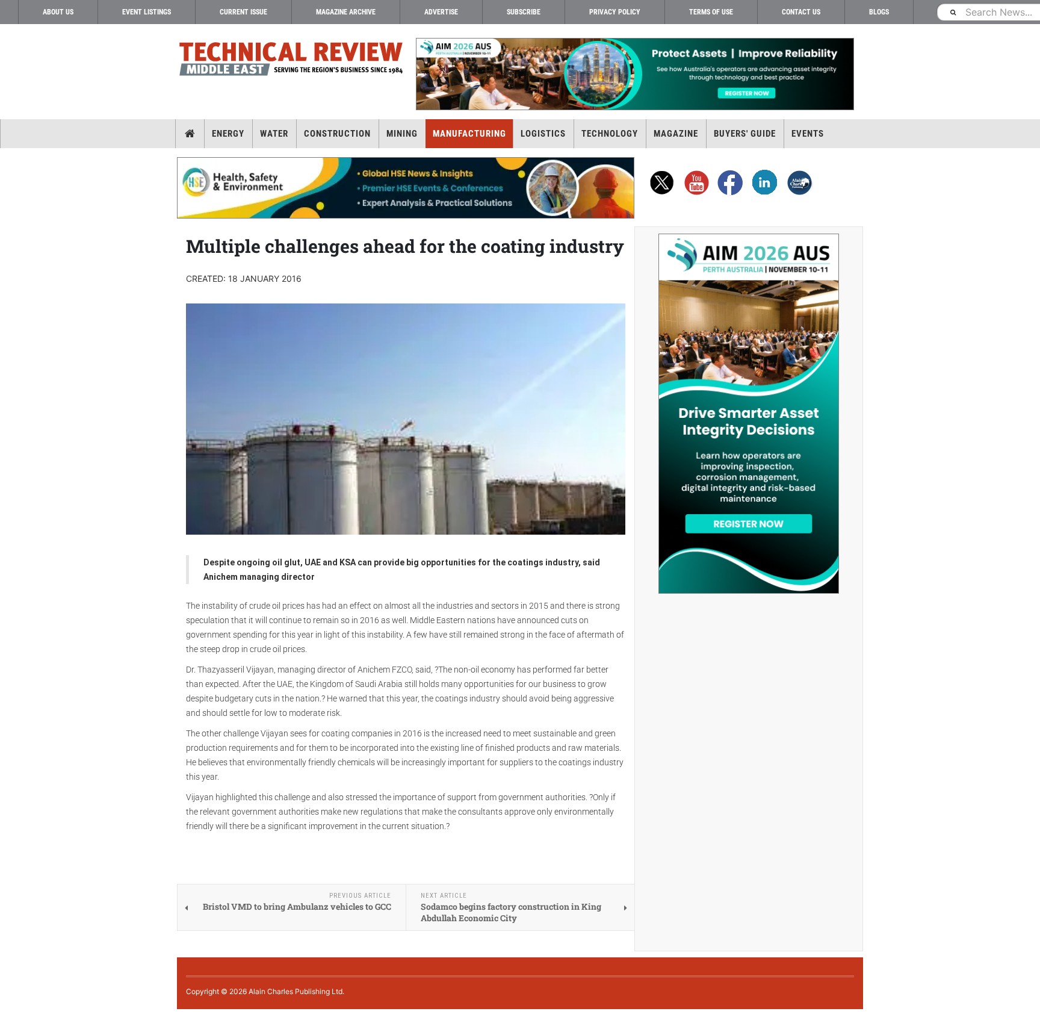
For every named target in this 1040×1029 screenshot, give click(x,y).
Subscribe (523, 12)
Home (190, 133)
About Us (58, 12)
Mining (402, 133)
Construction (337, 133)
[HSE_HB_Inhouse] (406, 188)
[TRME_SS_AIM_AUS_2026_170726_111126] (748, 414)
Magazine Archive (346, 12)
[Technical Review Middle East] (291, 61)
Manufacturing (469, 133)
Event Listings (146, 12)
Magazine (676, 133)
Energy (228, 133)
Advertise (441, 12)
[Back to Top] (9, 1019)
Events (807, 133)
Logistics (543, 133)
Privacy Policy (614, 12)
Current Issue (243, 12)
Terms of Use (711, 12)
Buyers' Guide (745, 133)
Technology (609, 133)
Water (274, 133)
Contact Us (801, 12)
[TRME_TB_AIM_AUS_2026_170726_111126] (634, 74)
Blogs (879, 12)
